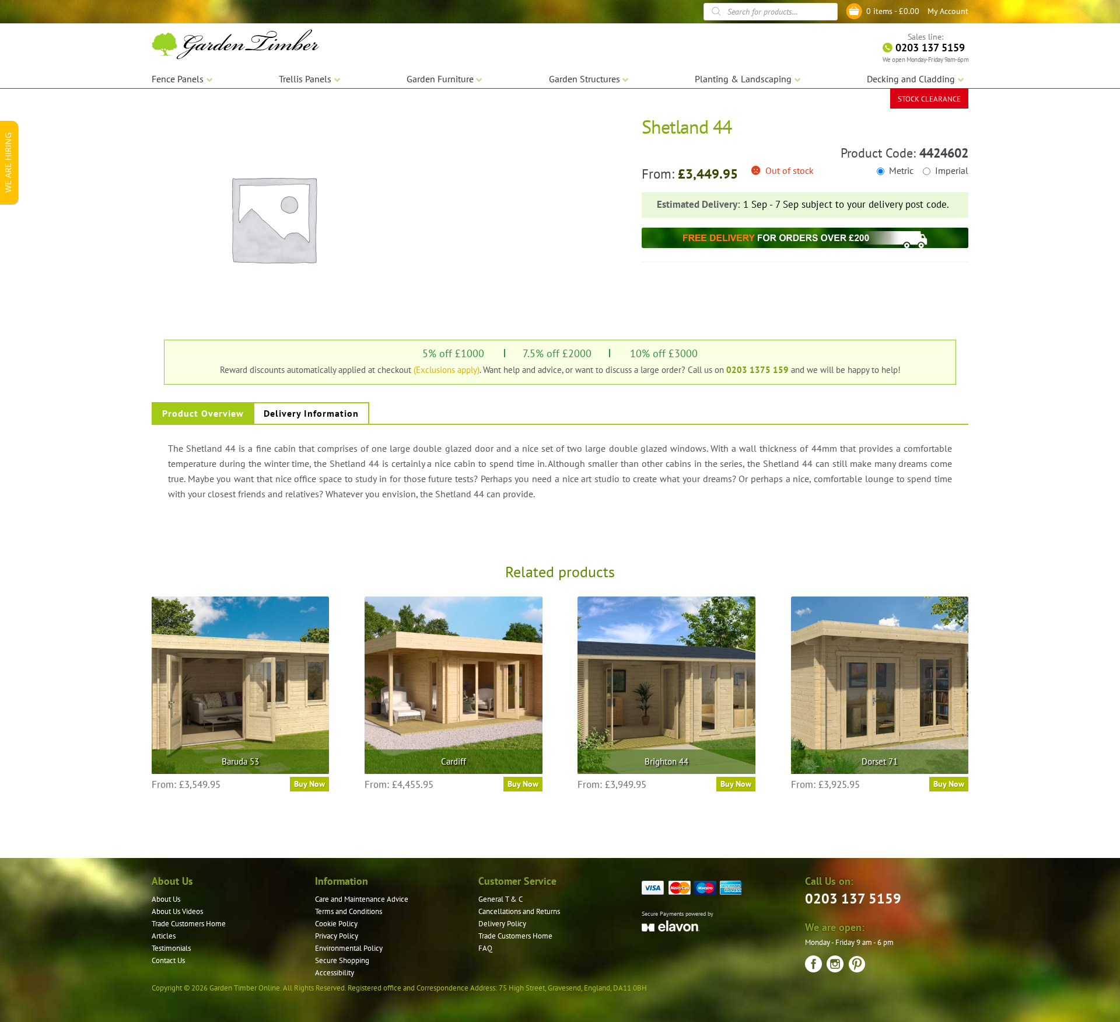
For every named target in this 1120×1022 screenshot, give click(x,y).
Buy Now (309, 784)
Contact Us (168, 960)
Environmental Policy (349, 948)
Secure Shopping (342, 960)
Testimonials (171, 948)
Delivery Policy (502, 924)
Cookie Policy (336, 924)
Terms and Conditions (348, 911)
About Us (166, 899)
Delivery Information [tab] (311, 413)
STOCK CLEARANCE (929, 99)
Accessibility (334, 973)
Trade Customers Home (189, 924)
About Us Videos (177, 911)
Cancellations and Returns (519, 911)
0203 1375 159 (757, 369)
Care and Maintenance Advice (361, 899)
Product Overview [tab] (203, 413)
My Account (948, 11)
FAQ (485, 948)
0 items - (892, 11)
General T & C (500, 899)
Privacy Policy (336, 936)
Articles (164, 936)
